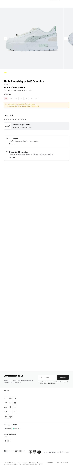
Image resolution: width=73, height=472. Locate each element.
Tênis (5, 9)
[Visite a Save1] (67, 452)
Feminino (10, 9)
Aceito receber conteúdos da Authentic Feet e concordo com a (54, 382)
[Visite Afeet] (45, 452)
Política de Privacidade (49, 383)
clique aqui (35, 121)
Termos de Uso (50, 462)
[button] (6, 114)
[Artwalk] (52, 452)
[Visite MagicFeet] (61, 452)
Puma (16, 9)
